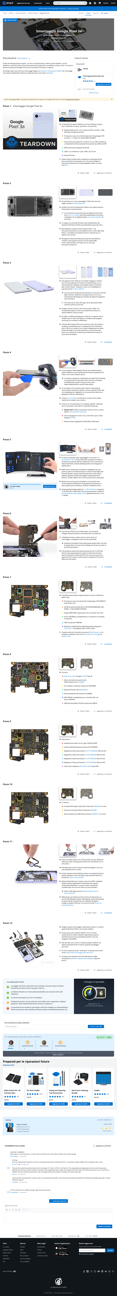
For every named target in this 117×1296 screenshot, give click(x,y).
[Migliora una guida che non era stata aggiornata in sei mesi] (109, 1128)
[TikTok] (84, 1271)
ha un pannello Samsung (77, 412)
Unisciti (105, 3)
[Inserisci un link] (16, 1209)
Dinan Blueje (14, 1156)
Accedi (113, 3)
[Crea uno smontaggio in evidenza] (106, 1128)
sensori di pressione (76, 877)
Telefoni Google (33, 13)
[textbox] (58, 1217)
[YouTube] (99, 1271)
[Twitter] (91, 1271)
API (4, 1261)
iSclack (85, 69)
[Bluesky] (106, 1271)
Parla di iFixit (7, 1253)
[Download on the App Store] (61, 1248)
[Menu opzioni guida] (112, 13)
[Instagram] (95, 1271)
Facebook (43, 71)
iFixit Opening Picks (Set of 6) (93, 76)
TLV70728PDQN (90, 755)
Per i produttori (25, 1261)
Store (47, 3)
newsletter (49, 73)
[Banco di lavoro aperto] (90, 3)
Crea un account (73, 9)
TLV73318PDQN (90, 762)
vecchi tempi (72, 398)
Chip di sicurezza (70, 676)
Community (38, 3)
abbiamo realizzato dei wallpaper (82, 958)
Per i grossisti (24, 1256)
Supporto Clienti (8, 1250)
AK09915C (95, 814)
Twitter (59, 71)
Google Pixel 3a (44, 13)
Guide (88, 13)
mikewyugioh (14, 1192)
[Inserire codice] (13, 1209)
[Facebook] (88, 1271)
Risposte (95, 13)
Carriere (5, 1256)
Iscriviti (110, 1250)
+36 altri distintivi (107, 1131)
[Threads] (109, 1271)
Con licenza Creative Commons (63, 1293)
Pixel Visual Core (95, 632)
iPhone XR (65, 493)
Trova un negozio (25, 1258)
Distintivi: (107, 1124)
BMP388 (94, 810)
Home (5, 13)
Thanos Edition (78, 289)
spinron (14, 1174)
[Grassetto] (6, 1209)
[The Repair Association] (113, 1271)
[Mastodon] (102, 1271)
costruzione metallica (94, 217)
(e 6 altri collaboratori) (67, 35)
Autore (8, 1120)
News (21, 1250)
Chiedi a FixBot (84, 173)
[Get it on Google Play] (61, 1254)
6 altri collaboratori (105, 1120)
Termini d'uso (41, 1253)
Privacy (39, 1250)
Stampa (22, 1247)
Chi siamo (6, 1247)
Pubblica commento (104, 1226)
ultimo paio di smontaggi (91, 634)
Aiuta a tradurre (8, 1271)
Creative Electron (79, 203)
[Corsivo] (9, 1209)
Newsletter (6, 1258)
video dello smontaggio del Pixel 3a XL (80, 953)
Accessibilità (41, 1247)
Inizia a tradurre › (58, 1055)
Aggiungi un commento (102, 181)
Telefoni (11, 13)
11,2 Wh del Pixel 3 (90, 489)
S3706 (73, 418)
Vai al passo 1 (23, 58)
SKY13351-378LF (85, 766)
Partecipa (23, 1253)
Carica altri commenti (59, 1201)
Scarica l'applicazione (62, 1243)
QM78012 (84, 690)
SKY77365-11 (68, 628)
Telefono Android (21, 13)
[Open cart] (99, 3)
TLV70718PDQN (90, 759)
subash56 (15, 1182)
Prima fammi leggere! (87, 1254)
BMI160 (97, 806)
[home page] (8, 3)
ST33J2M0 (81, 682)
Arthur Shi (15, 1164)
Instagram (51, 71)
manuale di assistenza (72, 99)
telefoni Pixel (66, 636)
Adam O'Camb (55, 35)
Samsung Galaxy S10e (77, 493)
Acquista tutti (8, 1065)
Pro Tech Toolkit (89, 89)
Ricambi (81, 13)
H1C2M (84, 676)
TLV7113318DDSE (91, 751)
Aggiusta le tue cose (23, 3)
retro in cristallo (73, 215)
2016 (65, 165)
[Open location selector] (95, 3)
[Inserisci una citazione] (19, 1209)
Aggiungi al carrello (103, 84)
